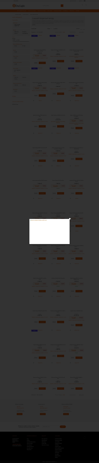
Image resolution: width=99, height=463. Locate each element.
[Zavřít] (70, 218)
